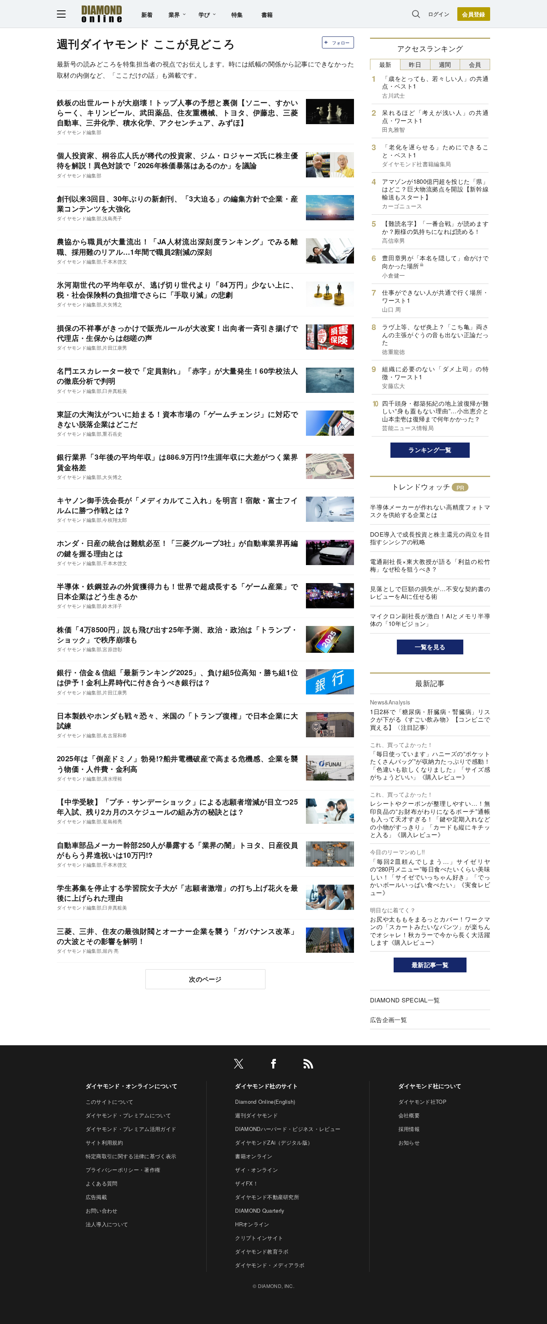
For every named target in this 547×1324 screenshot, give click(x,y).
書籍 (267, 14)
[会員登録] (473, 14)
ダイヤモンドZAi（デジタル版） (274, 1142)
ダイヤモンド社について (430, 1086)
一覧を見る (430, 646)
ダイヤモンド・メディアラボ (269, 1265)
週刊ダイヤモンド (256, 1115)
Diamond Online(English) (265, 1101)
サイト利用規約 (104, 1142)
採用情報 (409, 1129)
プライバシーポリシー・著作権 (123, 1169)
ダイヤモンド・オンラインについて (131, 1086)
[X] (238, 1065)
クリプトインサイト (259, 1238)
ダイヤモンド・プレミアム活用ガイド (131, 1129)
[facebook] (273, 1065)
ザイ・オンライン (256, 1169)
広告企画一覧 (388, 1019)
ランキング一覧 (429, 449)
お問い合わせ (102, 1210)
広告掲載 (96, 1197)
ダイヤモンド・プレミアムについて (128, 1115)
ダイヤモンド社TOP (422, 1101)
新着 (147, 14)
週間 (445, 64)
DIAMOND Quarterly (259, 1210)
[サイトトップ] (102, 13)
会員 (475, 64)
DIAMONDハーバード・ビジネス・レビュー (287, 1129)
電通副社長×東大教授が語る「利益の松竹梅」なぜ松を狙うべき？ (430, 565)
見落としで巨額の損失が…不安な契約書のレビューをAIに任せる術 (430, 592)
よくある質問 (102, 1183)
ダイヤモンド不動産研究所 (267, 1197)
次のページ (205, 979)
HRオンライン (252, 1224)
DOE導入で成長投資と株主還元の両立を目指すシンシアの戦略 (430, 538)
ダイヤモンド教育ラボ (261, 1251)
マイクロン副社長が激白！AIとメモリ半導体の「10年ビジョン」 (430, 620)
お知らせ (409, 1142)
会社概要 (409, 1115)
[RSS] (308, 1065)
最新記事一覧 (430, 964)
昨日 (415, 64)
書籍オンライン (253, 1156)
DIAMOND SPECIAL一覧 (405, 1000)
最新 (385, 64)
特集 (237, 14)
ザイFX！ (246, 1183)
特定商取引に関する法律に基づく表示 (131, 1156)
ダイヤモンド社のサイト (266, 1086)
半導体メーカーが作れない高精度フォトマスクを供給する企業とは (430, 511)
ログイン (438, 13)
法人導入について (107, 1224)
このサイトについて (110, 1101)
